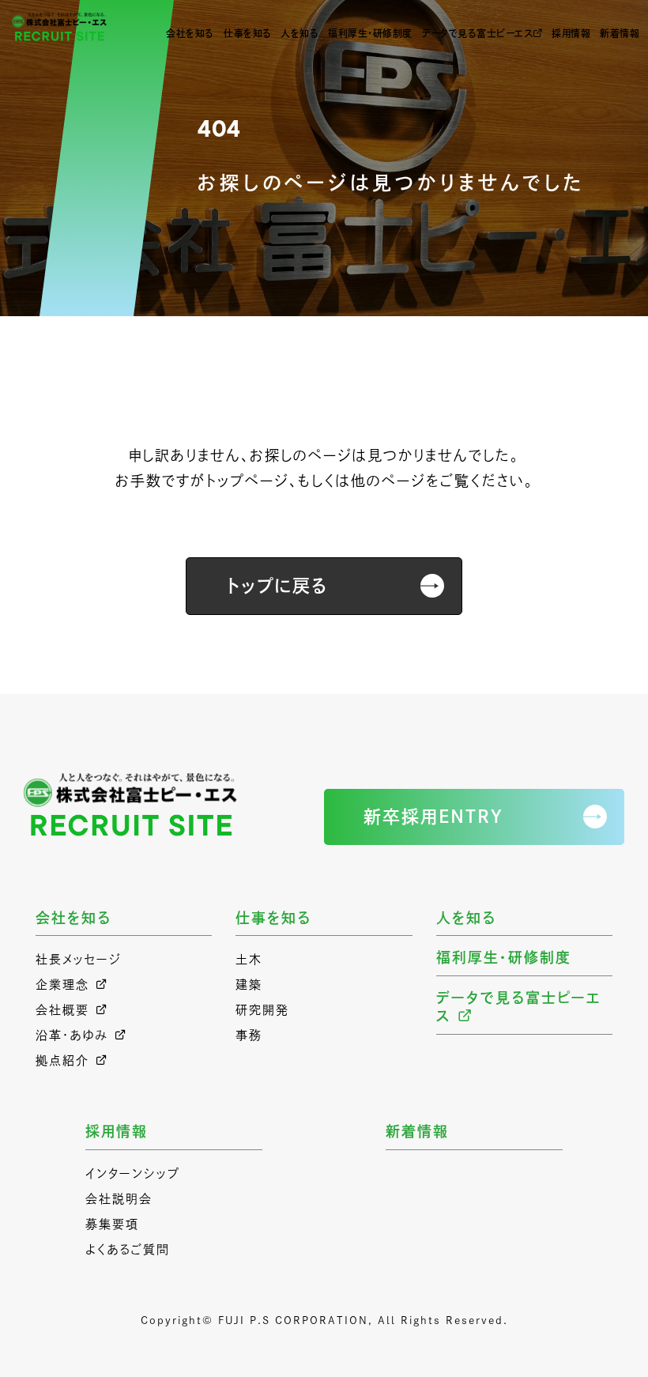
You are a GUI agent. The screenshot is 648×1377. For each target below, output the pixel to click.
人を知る (299, 33)
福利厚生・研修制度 (370, 33)
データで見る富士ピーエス (477, 33)
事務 (248, 1035)
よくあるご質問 (127, 1249)
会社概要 (62, 1010)
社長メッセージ (79, 959)
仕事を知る (248, 33)
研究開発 (262, 1010)
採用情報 (571, 33)
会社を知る (190, 33)
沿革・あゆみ (72, 1035)
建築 (248, 984)
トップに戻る (277, 585)
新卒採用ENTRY (433, 816)
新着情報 (619, 33)
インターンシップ (132, 1173)
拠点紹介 (62, 1060)
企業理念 (62, 984)
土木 (248, 959)
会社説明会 (119, 1199)
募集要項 (112, 1224)
